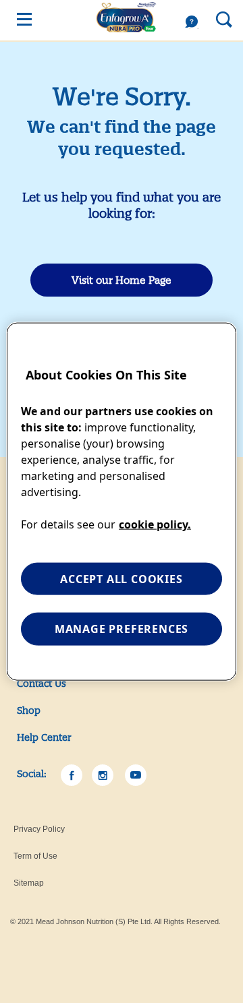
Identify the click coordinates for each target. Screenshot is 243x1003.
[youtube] (135, 775)
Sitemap (29, 883)
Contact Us (41, 683)
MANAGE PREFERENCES (121, 628)
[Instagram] (102, 775)
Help (195, 22)
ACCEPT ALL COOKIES (121, 579)
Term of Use (35, 856)
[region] (121, 501)
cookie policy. (155, 524)
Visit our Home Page (121, 280)
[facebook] (71, 775)
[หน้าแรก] (126, 13)
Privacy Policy (39, 829)
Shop (28, 710)
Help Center (44, 737)
